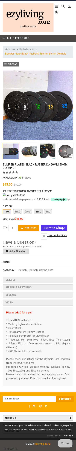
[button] (10, 172)
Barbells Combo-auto (41, 270)
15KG (17, 211)
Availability (10, 177)
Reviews (10, 295)
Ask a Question (17, 251)
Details (10, 279)
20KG (28, 211)
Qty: (5, 227)
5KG (48, 211)
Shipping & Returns (18, 287)
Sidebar (12, 64)
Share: (6, 262)
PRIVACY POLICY (54, 435)
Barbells (23, 270)
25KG (38, 211)
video (9, 302)
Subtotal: (9, 219)
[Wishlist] (44, 236)
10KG (7, 211)
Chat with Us (10, 449)
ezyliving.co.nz (42, 443)
